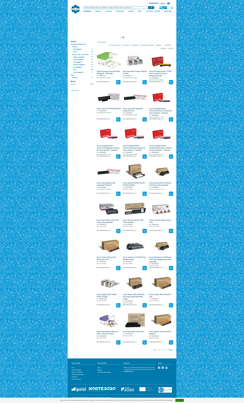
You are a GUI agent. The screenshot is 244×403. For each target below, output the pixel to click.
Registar (100, 370)
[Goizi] (79, 389)
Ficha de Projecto (76, 379)
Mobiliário (168, 11)
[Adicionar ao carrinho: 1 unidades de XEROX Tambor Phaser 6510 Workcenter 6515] (118, 268)
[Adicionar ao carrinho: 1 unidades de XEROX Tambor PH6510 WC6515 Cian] (171, 305)
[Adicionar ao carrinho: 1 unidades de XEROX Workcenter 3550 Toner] (144, 342)
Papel (140, 11)
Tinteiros (74, 46)
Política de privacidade (78, 374)
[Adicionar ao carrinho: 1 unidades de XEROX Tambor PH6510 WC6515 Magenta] (171, 342)
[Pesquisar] (151, 7)
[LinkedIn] (163, 368)
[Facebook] (159, 368)
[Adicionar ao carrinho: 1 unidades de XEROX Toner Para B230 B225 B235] (118, 119)
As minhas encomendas (104, 372)
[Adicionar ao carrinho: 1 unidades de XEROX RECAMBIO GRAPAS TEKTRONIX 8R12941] (144, 82)
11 (163, 350)
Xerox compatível (83, 72)
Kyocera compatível (83, 64)
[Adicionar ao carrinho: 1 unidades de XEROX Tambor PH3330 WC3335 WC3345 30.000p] (144, 194)
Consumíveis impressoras (78, 44)
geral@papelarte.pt (128, 371)
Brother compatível (83, 57)
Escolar (108, 11)
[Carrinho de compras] (171, 7)
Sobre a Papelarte (76, 370)
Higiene (130, 11)
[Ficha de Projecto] (161, 3)
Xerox (83, 52)
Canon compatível (83, 59)
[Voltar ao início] (75, 9)
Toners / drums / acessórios (82, 54)
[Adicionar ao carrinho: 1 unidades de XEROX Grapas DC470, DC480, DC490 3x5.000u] (118, 305)
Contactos (74, 377)
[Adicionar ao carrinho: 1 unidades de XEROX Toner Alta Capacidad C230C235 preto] (144, 119)
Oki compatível (83, 67)
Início (73, 367)
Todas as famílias (101, 42)
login (109, 81)
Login (99, 367)
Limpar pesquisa (75, 90)
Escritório (120, 11)
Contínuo (82, 77)
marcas (98, 11)
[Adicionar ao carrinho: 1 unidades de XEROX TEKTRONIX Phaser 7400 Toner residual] (144, 231)
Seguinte (170, 350)
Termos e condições (77, 372)
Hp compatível (83, 49)
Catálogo (87, 11)
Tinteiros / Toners (153, 11)
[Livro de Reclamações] (165, 389)
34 (166, 350)
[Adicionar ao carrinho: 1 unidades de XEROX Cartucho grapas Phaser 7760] (171, 231)
